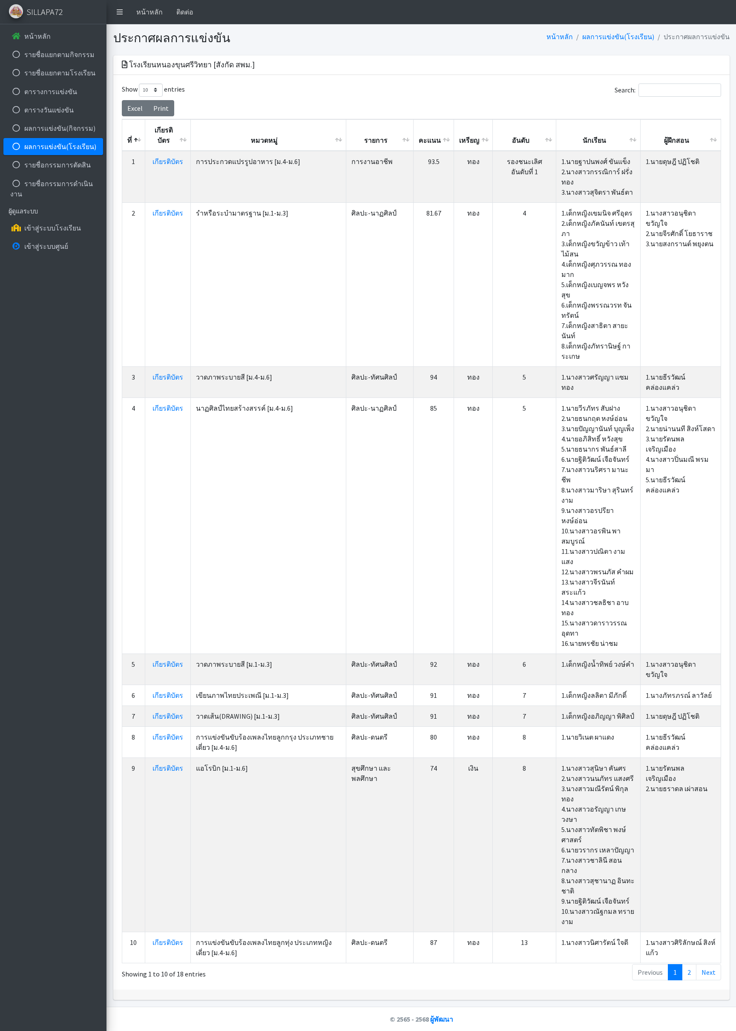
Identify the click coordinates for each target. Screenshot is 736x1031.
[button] (119, 11)
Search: (625, 89)
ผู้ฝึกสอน (676, 140)
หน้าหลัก (149, 12)
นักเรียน (594, 140)
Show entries (153, 89)
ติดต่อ (184, 12)
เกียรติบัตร (164, 135)
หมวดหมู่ (264, 140)
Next (709, 972)
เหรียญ (469, 140)
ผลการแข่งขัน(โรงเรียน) (618, 36)
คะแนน (430, 140)
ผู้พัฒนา (441, 1019)
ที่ (129, 140)
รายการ (376, 140)
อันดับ (520, 140)
